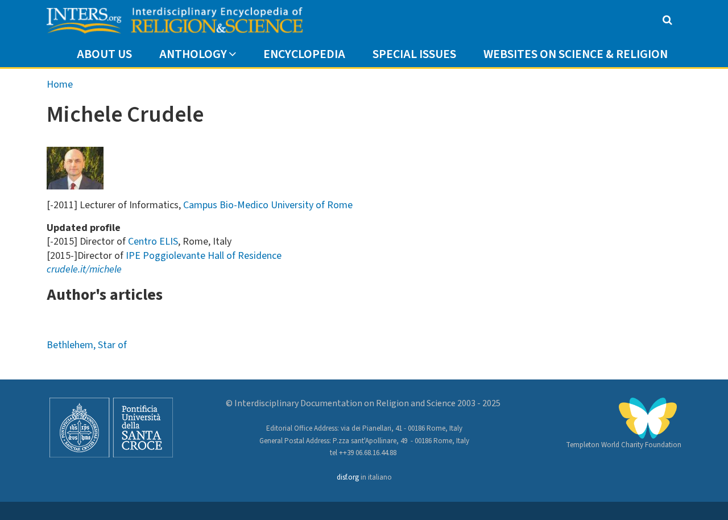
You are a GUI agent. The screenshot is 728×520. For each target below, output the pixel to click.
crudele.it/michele (84, 269)
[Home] (175, 20)
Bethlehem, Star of (87, 345)
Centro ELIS (153, 241)
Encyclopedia (304, 54)
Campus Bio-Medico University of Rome (268, 205)
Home (60, 84)
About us (104, 54)
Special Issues (414, 54)
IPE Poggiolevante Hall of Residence (204, 256)
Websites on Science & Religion (575, 54)
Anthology (193, 54)
